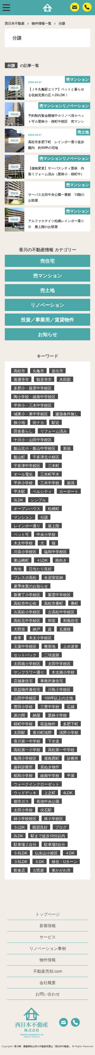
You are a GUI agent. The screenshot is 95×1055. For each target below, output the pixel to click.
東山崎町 (21, 560)
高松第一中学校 (61, 749)
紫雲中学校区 (59, 594)
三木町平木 (49, 474)
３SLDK (20, 861)
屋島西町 (51, 758)
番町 (74, 603)
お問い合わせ (47, 994)
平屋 (70, 775)
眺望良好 (40, 827)
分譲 (44, 517)
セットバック (25, 654)
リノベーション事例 (47, 948)
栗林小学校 (57, 715)
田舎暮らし (23, 431)
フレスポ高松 (25, 577)
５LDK (19, 827)
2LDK (18, 835)
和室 (51, 620)
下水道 (53, 741)
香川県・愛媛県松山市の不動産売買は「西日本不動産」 (42, 1046)
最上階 (53, 525)
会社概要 (48, 982)
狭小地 (19, 422)
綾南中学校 (49, 775)
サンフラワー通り (29, 672)
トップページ (47, 914)
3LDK (18, 499)
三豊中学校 (49, 706)
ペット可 (21, 534)
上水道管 (70, 646)
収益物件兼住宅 (27, 689)
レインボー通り (27, 525)
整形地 (49, 646)
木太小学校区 (40, 637)
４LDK (42, 560)
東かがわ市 (61, 870)
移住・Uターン (64, 861)
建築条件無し (66, 413)
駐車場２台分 (25, 844)
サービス (48, 937)
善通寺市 (21, 379)
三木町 (53, 465)
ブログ (61, 827)
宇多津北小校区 (46, 456)
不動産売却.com (47, 971)
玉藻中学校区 (25, 646)
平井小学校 (23, 482)
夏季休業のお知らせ (31, 586)
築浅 (70, 482)
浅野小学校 (68, 732)
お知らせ (47, 334)
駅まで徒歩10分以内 (48, 835)
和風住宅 (70, 620)
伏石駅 (46, 809)
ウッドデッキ (25, 792)
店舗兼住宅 (23, 680)
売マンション (47, 275)
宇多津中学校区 (27, 465)
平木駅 (19, 491)
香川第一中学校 (27, 741)
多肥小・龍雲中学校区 (33, 387)
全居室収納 (53, 577)
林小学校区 (53, 818)
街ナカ (38, 422)
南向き (61, 560)
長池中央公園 (47, 801)
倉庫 (17, 637)
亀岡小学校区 (25, 758)
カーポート (68, 491)
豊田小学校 (23, 706)
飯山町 (19, 456)
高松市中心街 (25, 603)
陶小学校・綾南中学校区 (34, 396)
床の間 (19, 715)
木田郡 (65, 379)
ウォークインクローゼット (36, 784)
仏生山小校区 (46, 852)
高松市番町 (53, 603)
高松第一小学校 (27, 749)
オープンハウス (27, 508)
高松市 (19, 370)
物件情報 (48, 960)
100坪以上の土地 (58, 697)
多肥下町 (70, 723)
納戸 (36, 629)
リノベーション (47, 304)
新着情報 (48, 925)
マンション (23, 517)
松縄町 (53, 508)
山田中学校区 (25, 697)
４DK (69, 852)
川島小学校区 (59, 689)
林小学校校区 (25, 818)
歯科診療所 (23, 766)
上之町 (49, 792)
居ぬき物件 (49, 766)
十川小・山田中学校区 (33, 439)
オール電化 (23, 474)
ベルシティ (42, 491)
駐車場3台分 (54, 844)
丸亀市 (38, 370)
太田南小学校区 (27, 663)
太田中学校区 (59, 663)
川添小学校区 (25, 551)
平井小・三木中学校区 (33, 405)
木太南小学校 (63, 672)
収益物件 (47, 723)
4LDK (67, 792)
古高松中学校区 (61, 611)
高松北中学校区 (27, 620)
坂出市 (57, 370)
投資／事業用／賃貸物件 (47, 319)
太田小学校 (23, 809)
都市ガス (21, 801)
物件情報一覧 (41, 23)
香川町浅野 (42, 732)
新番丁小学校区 (27, 594)
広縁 (70, 706)
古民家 (38, 870)
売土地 (47, 290)
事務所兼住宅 (51, 680)
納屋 (36, 715)
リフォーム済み (53, 431)
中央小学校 (45, 534)
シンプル (38, 499)
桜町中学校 (23, 723)
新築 (67, 448)
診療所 (72, 758)
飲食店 (19, 870)
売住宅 (47, 260)
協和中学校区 (55, 551)
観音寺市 (44, 379)
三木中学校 (49, 482)
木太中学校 (23, 542)
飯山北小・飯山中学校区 (34, 448)
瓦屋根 (65, 629)
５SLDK (20, 852)
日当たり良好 (40, 568)
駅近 (55, 422)
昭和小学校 (23, 775)
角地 (17, 568)
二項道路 (51, 654)
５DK (39, 861)
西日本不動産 (15, 23)
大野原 (19, 629)
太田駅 (19, 732)
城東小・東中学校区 (31, 413)
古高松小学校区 (27, 611)
